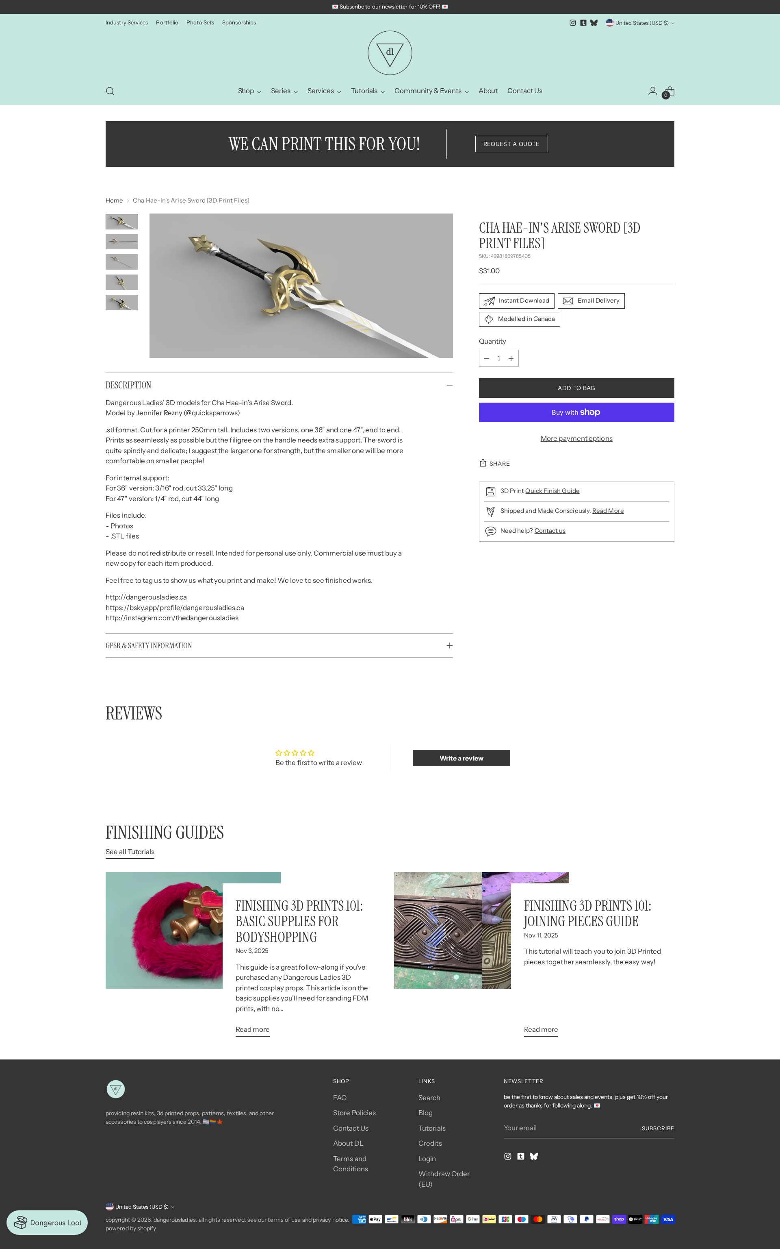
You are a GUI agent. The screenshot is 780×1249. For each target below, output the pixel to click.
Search (429, 1098)
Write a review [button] (461, 758)
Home (114, 200)
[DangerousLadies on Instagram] (572, 22)
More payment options (577, 438)
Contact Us (350, 1128)
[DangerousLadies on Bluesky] (594, 22)
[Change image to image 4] (122, 282)
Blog (425, 1113)
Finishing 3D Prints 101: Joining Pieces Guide (587, 913)
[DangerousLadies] (390, 52)
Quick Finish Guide (552, 491)
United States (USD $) (642, 23)
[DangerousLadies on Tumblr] (583, 22)
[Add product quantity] (511, 358)
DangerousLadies (175, 1219)
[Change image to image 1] (122, 221)
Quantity (493, 341)
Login (427, 1159)
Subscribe (658, 1128)
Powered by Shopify (131, 1228)
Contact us (550, 530)
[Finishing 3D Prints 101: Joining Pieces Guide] (481, 957)
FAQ (340, 1098)
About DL (348, 1143)
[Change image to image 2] (122, 242)
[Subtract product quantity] (486, 358)
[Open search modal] (110, 91)
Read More (608, 510)
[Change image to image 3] (122, 262)
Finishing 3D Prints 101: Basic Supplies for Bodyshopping (299, 921)
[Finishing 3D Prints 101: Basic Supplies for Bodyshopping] (193, 957)
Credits (430, 1143)
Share (500, 463)
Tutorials (432, 1128)
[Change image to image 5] (122, 302)
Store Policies (354, 1113)
